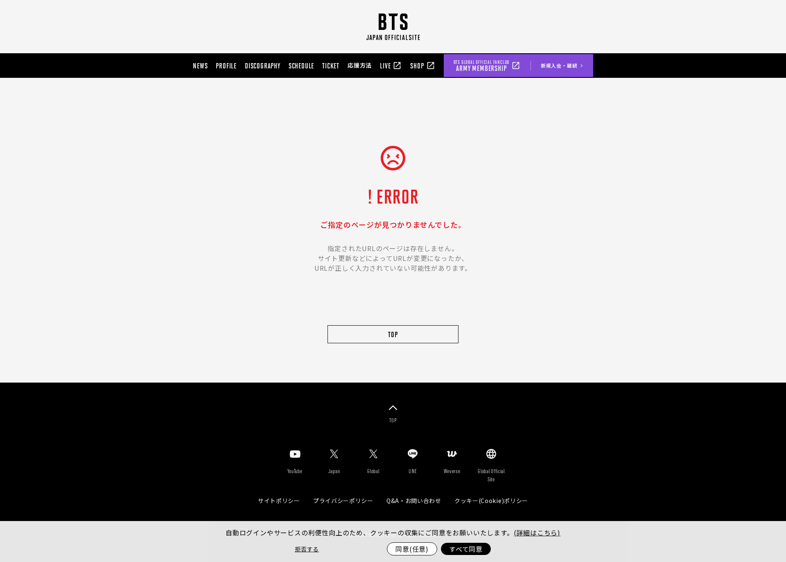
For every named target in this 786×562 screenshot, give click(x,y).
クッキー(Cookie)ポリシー (491, 500)
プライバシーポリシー (343, 500)
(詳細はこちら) (537, 532)
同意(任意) (412, 549)
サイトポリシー (279, 500)
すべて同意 (466, 549)
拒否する (307, 549)
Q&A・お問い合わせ (413, 500)
